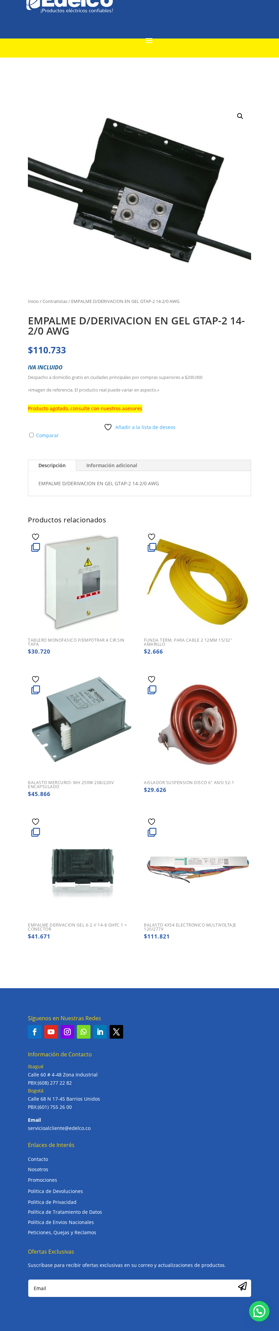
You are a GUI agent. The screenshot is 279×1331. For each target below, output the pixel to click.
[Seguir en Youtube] (51, 1032)
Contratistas (55, 301)
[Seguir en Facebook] (35, 1032)
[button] (240, 116)
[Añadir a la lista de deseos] (36, 536)
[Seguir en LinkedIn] (100, 1032)
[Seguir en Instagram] (67, 1032)
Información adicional (111, 465)
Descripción (52, 465)
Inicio (33, 301)
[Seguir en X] (116, 1032)
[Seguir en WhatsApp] (84, 1032)
